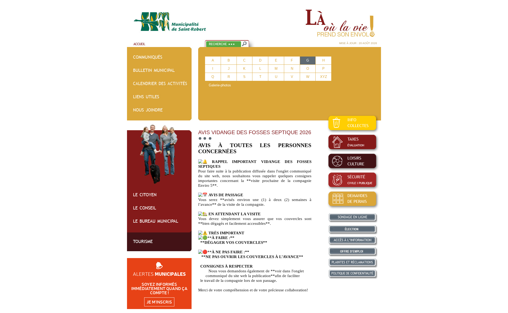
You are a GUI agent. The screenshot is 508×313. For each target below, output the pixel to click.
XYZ (323, 77)
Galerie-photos (220, 85)
